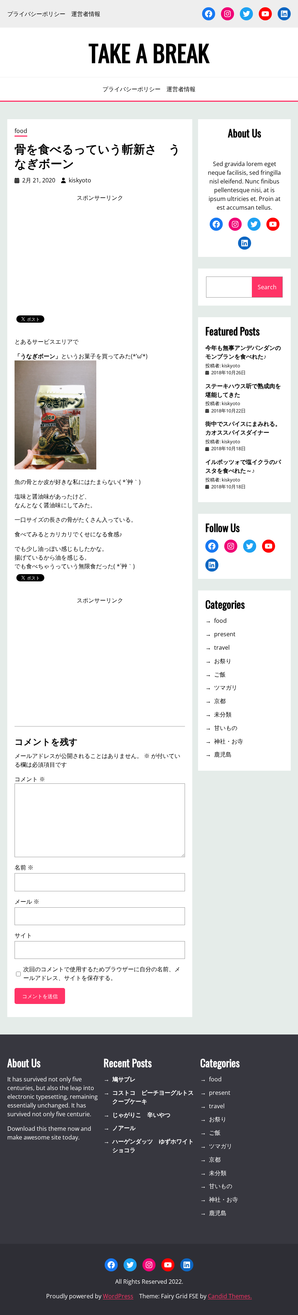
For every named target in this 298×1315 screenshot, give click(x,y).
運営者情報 (85, 14)
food (21, 131)
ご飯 (220, 674)
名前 (24, 867)
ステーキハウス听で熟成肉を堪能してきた (243, 390)
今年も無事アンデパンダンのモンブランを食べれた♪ (243, 351)
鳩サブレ (124, 1079)
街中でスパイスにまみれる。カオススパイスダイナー (243, 427)
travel (222, 648)
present (224, 634)
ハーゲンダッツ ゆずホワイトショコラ (153, 1145)
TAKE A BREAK (149, 52)
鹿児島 (222, 754)
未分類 (222, 714)
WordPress (118, 1296)
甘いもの (225, 728)
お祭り (222, 661)
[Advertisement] (100, 259)
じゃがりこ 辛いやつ (141, 1115)
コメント (30, 779)
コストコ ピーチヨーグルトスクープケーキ (153, 1097)
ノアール (124, 1128)
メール (27, 901)
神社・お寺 (228, 741)
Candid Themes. (230, 1296)
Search (267, 287)
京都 (220, 701)
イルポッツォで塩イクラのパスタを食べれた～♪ (243, 466)
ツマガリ (225, 687)
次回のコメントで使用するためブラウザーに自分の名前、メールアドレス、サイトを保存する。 (101, 973)
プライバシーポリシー (36, 14)
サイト (23, 935)
